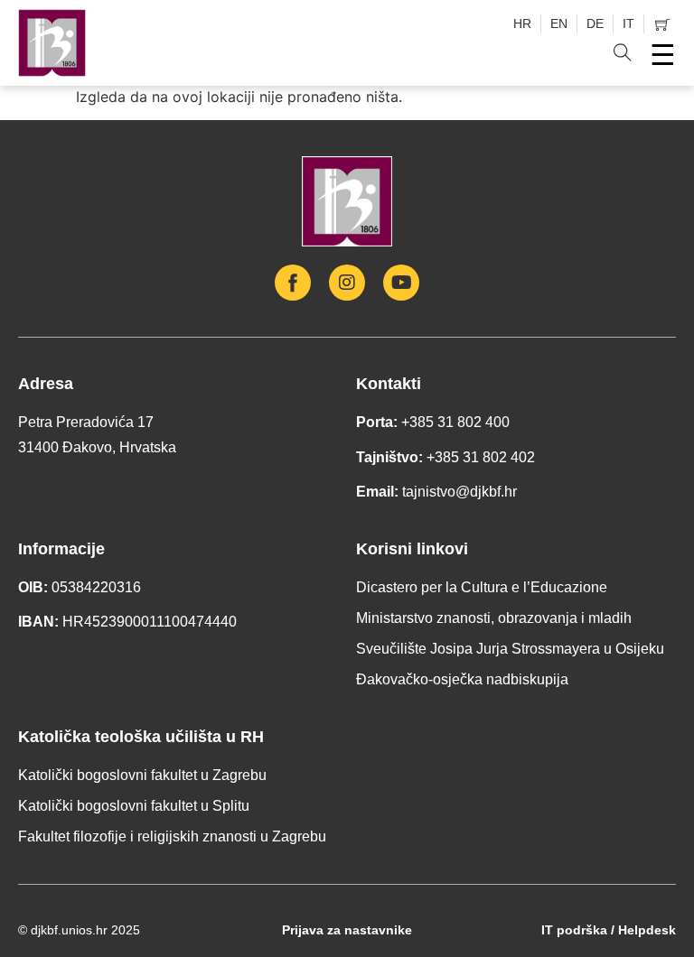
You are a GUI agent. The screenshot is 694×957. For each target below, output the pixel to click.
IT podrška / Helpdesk (608, 930)
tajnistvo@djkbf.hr (459, 491)
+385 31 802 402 (481, 457)
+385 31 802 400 (455, 422)
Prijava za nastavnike (347, 930)
